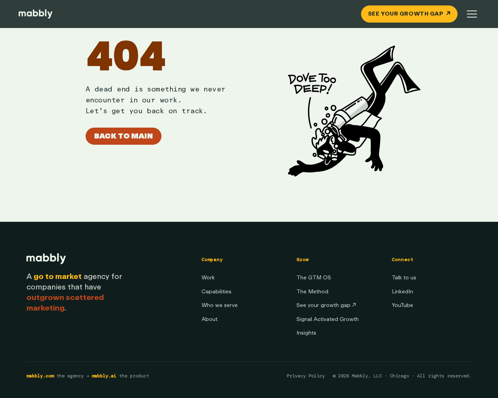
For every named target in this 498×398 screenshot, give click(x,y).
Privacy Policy (306, 376)
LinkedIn (402, 291)
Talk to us (404, 277)
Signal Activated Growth (327, 319)
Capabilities (216, 291)
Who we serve (220, 305)
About (209, 319)
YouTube (402, 305)
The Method (312, 291)
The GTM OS (313, 277)
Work (208, 277)
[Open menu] (472, 14)
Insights (306, 332)
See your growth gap (326, 305)
